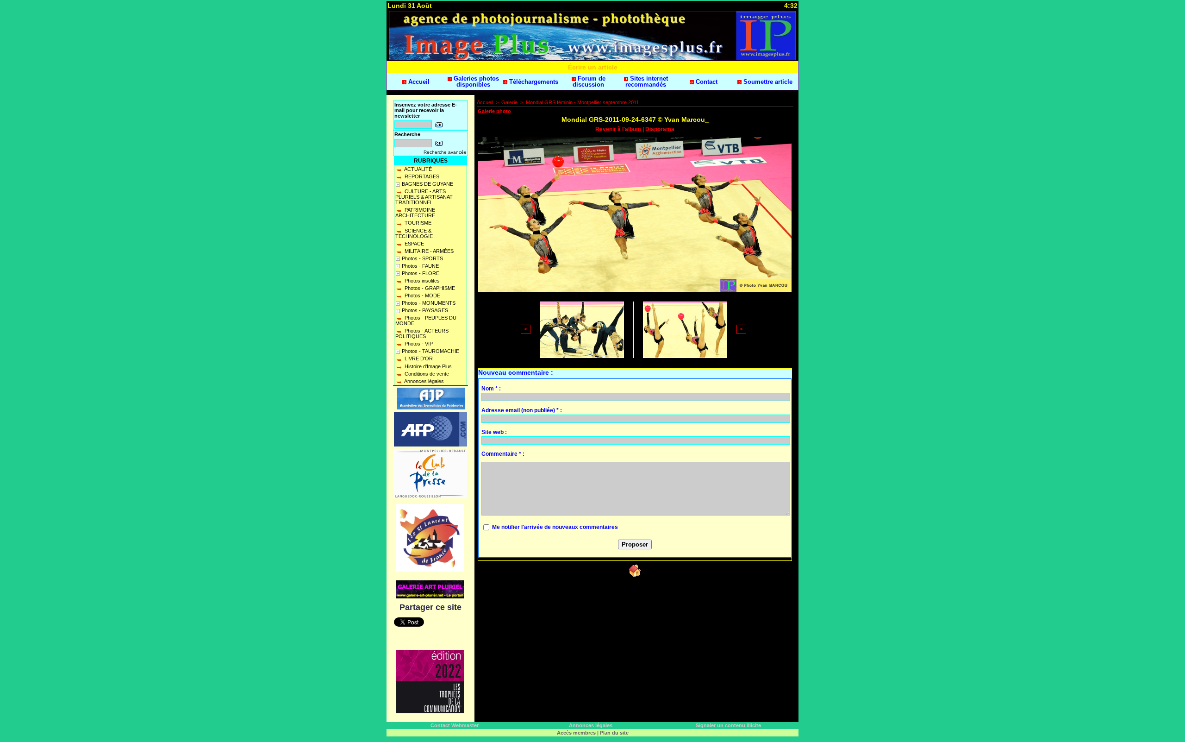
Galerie (509, 102)
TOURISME (417, 223)
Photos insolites (421, 280)
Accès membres (576, 733)
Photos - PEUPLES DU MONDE (425, 320)
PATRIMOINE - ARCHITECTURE (416, 212)
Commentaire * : (502, 454)
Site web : (494, 432)
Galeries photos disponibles (475, 81)
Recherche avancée (445, 152)
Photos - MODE (421, 295)
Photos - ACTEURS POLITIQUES (422, 333)
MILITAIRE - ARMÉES (428, 251)
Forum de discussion (589, 81)
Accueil (418, 81)
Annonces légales (423, 381)
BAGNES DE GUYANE (427, 184)
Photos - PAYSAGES (425, 310)
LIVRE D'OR (418, 358)
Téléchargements (532, 81)
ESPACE (413, 243)
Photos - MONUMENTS (428, 303)
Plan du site (614, 733)
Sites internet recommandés (646, 81)
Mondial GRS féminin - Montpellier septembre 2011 (582, 102)
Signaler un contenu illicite (728, 725)
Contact (705, 81)
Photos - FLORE (420, 273)
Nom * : (491, 388)
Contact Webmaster (454, 725)
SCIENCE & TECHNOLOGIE (414, 233)
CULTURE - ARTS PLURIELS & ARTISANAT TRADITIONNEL (424, 197)
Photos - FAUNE (420, 266)
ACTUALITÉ (417, 169)
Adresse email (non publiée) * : (521, 410)
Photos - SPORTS (422, 258)
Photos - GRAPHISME (429, 288)
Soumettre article (767, 81)
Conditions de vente (426, 374)
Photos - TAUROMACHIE (430, 351)
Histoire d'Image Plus (427, 366)
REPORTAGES (421, 176)
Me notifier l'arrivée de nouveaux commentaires (555, 527)
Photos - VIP (418, 343)
